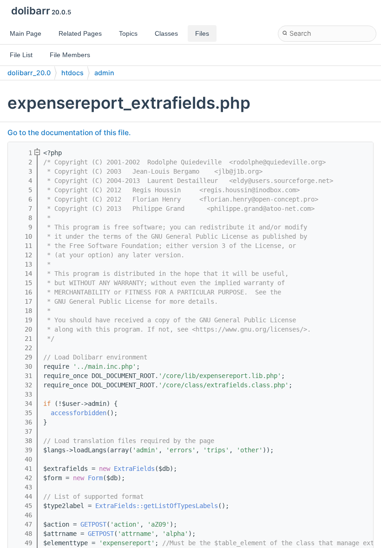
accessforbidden (78, 413)
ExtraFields (134, 468)
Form (95, 478)
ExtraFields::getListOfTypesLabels (156, 505)
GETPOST (93, 524)
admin (104, 73)
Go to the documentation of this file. (69, 132)
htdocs (72, 73)
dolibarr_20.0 (29, 73)
